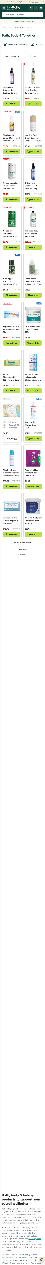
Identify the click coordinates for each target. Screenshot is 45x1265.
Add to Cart (13, 104)
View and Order (12, 343)
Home (4, 28)
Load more (22, 549)
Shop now (35, 2)
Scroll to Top (22, 554)
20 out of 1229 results (22, 542)
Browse (10, 28)
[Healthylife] (13, 8)
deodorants (23, 1254)
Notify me (10, 439)
